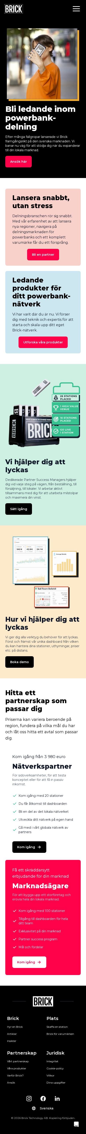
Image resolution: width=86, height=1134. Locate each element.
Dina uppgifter (56, 1082)
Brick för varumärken (60, 1033)
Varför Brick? (15, 1075)
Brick (13, 1018)
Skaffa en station (57, 1026)
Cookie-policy (55, 1068)
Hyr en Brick (15, 1026)
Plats (52, 1018)
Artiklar (12, 1033)
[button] (76, 8)
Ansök (11, 1082)
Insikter (11, 1041)
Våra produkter (16, 1068)
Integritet (52, 1061)
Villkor (50, 1075)
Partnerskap (21, 1053)
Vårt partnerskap (18, 1061)
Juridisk (55, 1053)
